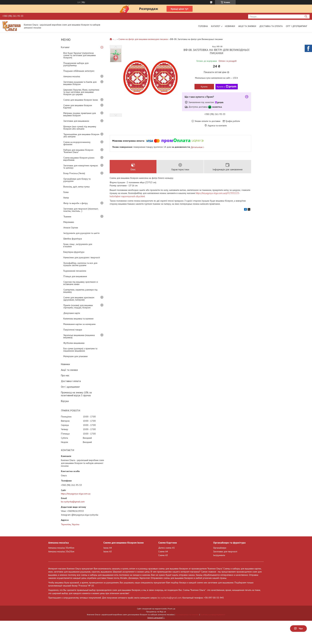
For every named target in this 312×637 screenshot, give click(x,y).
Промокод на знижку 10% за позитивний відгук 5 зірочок (76, 394)
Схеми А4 (163, 551)
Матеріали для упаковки (75, 356)
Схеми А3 (163, 555)
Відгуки (65, 401)
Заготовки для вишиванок (76, 120)
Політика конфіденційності (212, 614)
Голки (66, 192)
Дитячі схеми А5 (166, 547)
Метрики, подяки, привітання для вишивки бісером (79, 114)
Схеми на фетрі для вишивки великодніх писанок (143, 39)
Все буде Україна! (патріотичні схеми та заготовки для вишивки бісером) (79, 55)
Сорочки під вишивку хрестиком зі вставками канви (80, 283)
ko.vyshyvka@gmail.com (73, 501)
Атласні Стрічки (70, 227)
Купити (204, 86)
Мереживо (68, 222)
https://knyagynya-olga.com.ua (75, 493)
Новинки (230, 26)
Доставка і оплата (71, 381)
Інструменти (219, 555)
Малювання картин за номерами (79, 324)
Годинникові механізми (74, 270)
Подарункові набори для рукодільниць (76, 64)
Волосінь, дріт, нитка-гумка (76, 186)
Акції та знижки (247, 26)
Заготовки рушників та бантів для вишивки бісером (80, 83)
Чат (301, 628)
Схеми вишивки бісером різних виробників (78, 158)
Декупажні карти (71, 313)
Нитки (66, 197)
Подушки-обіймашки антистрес (78, 70)
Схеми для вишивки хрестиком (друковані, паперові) (78, 298)
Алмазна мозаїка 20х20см (61, 551)
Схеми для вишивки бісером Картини (77, 106)
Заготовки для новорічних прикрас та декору (80, 166)
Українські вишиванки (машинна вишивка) (79, 336)
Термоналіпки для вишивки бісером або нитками (81, 135)
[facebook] (245, 209)
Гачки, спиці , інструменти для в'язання (77, 245)
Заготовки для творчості (225, 551)
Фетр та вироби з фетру (75, 203)
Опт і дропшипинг (296, 26)
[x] (249, 209)
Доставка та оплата (271, 26)
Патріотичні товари (72, 329)
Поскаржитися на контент (187, 614)
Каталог (215, 26)
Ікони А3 (107, 551)
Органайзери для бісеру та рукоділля (77, 180)
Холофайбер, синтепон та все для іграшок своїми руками (80, 264)
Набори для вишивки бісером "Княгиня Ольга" (78, 151)
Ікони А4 (107, 547)
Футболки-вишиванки (73, 342)
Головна (203, 26)
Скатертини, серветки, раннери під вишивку (80, 290)
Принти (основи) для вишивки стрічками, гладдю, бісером (78, 306)
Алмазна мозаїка (71, 76)
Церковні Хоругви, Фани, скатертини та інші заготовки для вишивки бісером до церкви (81, 92)
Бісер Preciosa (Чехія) (74, 173)
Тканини (67, 216)
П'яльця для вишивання (75, 276)
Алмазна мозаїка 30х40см (61, 547)
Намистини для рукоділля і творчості (81, 257)
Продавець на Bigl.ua (156, 611)
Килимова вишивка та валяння (78, 318)
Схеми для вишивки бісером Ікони (80, 99)
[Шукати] (306, 16)
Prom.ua (171, 608)
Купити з (221, 86)
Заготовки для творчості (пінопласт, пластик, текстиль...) (80, 209)
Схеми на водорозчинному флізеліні (77, 143)
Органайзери (219, 547)
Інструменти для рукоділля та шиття (81, 233)
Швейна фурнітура (72, 238)
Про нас (65, 375)
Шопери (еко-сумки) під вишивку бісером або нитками (79, 127)
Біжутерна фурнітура (73, 251)
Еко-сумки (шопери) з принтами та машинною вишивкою (80, 349)
